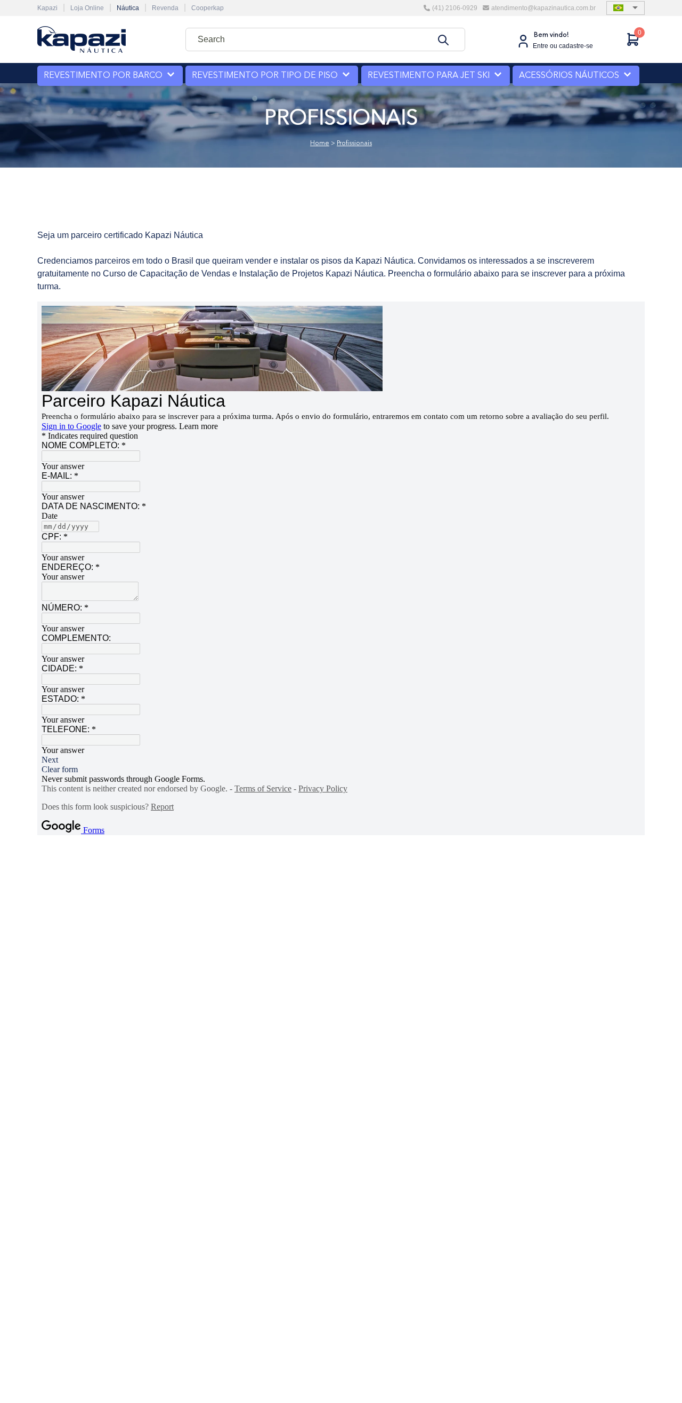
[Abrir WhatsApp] (655, 1376)
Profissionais (354, 143)
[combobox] (325, 39)
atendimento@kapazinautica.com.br (543, 8)
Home (319, 143)
